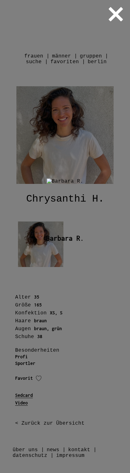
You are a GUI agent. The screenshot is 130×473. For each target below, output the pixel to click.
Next (124, 236)
